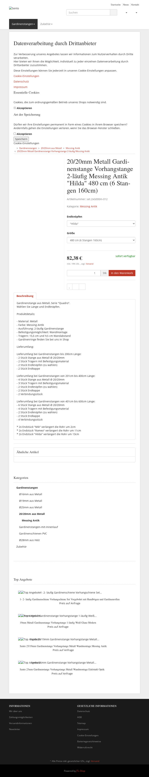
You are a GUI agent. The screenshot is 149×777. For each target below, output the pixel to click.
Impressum (20, 87)
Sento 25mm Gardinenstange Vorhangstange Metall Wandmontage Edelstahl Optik (62, 669)
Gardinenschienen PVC (33, 533)
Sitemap (81, 723)
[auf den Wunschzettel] (70, 287)
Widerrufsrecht (84, 747)
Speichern (21, 139)
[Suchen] (113, 12)
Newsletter (14, 729)
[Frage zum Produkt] (82, 287)
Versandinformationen (20, 723)
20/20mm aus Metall (32, 514)
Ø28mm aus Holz (29, 540)
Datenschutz (21, 81)
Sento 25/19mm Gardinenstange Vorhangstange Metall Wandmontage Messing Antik (63, 646)
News (126, 4)
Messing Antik (88, 206)
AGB (79, 717)
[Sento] (29, 11)
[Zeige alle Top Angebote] (134, 579)
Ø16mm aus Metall (30, 494)
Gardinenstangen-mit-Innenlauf (38, 527)
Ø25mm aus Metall (30, 507)
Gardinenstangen (22, 24)
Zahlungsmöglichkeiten (21, 717)
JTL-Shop (80, 770)
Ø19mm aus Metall (30, 500)
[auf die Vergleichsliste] (75, 287)
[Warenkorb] (135, 12)
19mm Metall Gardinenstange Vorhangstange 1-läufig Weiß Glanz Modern (58, 622)
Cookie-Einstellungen (26, 76)
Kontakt (135, 4)
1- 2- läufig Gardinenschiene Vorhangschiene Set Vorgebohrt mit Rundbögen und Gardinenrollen (70, 599)
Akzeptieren (24, 108)
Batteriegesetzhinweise (89, 741)
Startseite (116, 4)
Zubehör (45, 24)
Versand (89, 264)
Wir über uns (15, 711)
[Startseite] (14, 148)
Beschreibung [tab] (25, 296)
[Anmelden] (125, 12)
